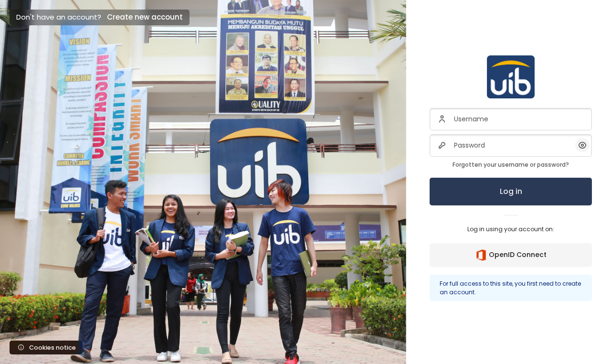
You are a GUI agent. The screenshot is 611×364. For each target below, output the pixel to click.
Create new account (145, 17)
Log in (511, 191)
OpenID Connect (518, 254)
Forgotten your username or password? (511, 165)
